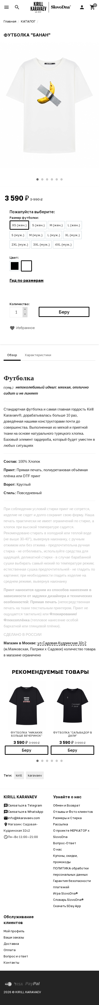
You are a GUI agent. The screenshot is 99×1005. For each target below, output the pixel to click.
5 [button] (56, 179)
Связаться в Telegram (25, 805)
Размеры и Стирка (67, 818)
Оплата (10, 950)
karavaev (35, 775)
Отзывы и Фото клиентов (73, 812)
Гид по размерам (26, 280)
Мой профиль (14, 931)
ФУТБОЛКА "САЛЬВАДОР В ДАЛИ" (72, 734)
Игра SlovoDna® (65, 893)
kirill (19, 775)
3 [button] (47, 179)
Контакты (11, 962)
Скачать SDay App (67, 906)
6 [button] (61, 179)
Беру (26, 750)
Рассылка (60, 824)
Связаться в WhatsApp (25, 812)
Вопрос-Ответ (64, 843)
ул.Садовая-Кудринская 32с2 (61, 643)
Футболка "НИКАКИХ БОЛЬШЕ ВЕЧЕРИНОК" (27, 734)
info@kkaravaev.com (24, 818)
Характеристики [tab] (38, 355)
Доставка (11, 944)
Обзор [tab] (12, 355)
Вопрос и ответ (16, 956)
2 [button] (42, 179)
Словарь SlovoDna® (68, 900)
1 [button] (37, 179)
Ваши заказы (14, 937)
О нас (57, 849)
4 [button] (52, 179)
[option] (49, 105)
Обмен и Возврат (66, 805)
